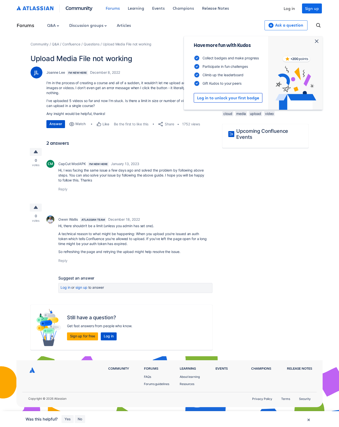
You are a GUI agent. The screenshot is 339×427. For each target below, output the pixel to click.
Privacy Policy (262, 399)
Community (79, 7)
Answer (55, 124)
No (80, 419)
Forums (113, 8)
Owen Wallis (68, 219)
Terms (285, 399)
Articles (124, 25)
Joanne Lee (55, 72)
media (241, 113)
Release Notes (215, 8)
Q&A (52, 25)
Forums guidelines (156, 384)
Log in (289, 8)
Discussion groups (86, 25)
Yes (68, 419)
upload (255, 113)
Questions (92, 44)
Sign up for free (82, 336)
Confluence (71, 44)
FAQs (147, 377)
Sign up (312, 8)
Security (305, 399)
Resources (187, 384)
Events (158, 8)
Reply (63, 189)
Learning (136, 8)
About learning (190, 377)
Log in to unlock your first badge (228, 98)
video (269, 113)
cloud (227, 113)
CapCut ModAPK (72, 164)
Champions (183, 8)
